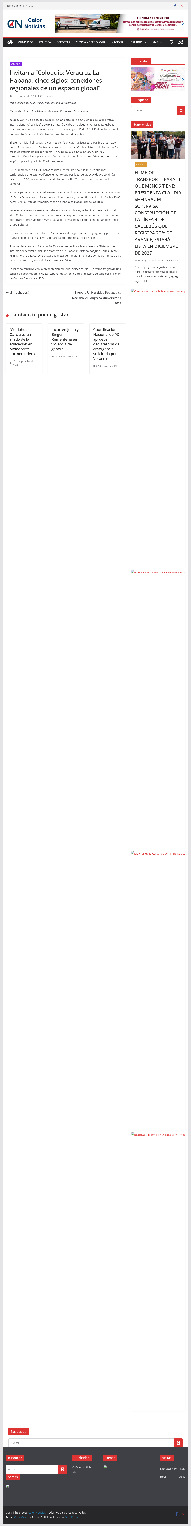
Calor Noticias (172, 260)
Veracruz (15, 64)
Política (45, 42)
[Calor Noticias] (10, 42)
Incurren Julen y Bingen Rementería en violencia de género (65, 339)
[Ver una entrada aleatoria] (180, 42)
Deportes (63, 42)
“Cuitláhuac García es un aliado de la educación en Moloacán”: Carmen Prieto (22, 341)
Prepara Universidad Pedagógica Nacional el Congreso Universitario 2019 (96, 297)
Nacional (118, 42)
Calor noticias (47, 96)
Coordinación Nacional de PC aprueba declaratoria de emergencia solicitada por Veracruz (106, 344)
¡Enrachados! (19, 292)
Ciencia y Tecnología (91, 42)
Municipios (25, 42)
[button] (145, 42)
